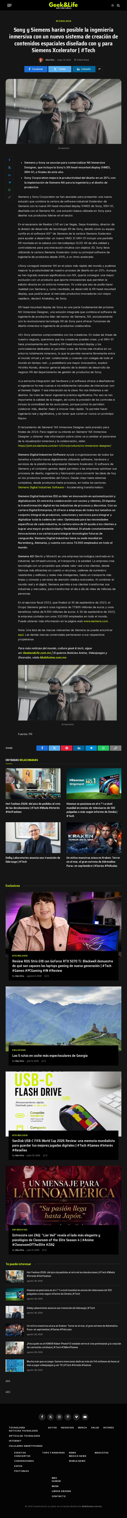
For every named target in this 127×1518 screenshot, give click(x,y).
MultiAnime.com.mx (53, 657)
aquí (20, 634)
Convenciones (24, 1461)
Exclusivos (19, 1050)
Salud (95, 1427)
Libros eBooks (61, 1491)
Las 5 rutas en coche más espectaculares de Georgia (50, 1055)
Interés (108, 1427)
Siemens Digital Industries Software (41, 487)
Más (54, 1478)
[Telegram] (9, 182)
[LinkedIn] (9, 175)
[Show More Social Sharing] (99, 69)
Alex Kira (49, 60)
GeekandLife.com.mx (37, 653)
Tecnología (17, 1427)
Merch (82, 1427)
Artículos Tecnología (24, 1435)
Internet (15, 1440)
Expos (18, 1466)
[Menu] (9, 5)
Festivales (21, 1471)
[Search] (118, 5)
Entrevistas (19, 1229)
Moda (55, 1486)
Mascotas (102, 1452)
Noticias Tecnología (23, 1430)
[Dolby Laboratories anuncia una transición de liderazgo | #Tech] (33, 837)
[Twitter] (9, 167)
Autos (52, 1427)
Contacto (59, 1496)
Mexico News (77, 1456)
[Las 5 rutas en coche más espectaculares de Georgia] (63, 1019)
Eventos (20, 1452)
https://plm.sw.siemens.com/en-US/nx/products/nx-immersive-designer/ (64, 445)
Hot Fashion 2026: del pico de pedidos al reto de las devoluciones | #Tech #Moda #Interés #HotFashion (33, 808)
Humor (56, 1481)
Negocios (67, 1427)
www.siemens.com (96, 621)
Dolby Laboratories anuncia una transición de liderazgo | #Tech (33, 860)
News (72, 1452)
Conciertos (22, 1456)
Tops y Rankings (53, 1452)
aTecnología (63, 21)
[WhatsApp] (9, 189)
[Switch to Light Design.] (112, 5)
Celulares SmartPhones (26, 1446)
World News (77, 1461)
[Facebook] (9, 160)
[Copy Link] (9, 197)
